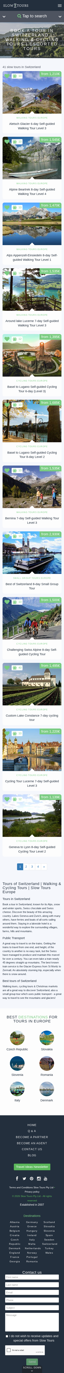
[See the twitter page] (24, 1179)
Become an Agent (32, 1143)
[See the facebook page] (17, 1179)
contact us (32, 1149)
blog (32, 1155)
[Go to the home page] (15, 5)
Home (32, 1125)
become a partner (32, 1137)
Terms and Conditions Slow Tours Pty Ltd (31, 1187)
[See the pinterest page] (31, 1179)
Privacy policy (32, 1191)
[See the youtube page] (45, 1179)
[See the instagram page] (39, 1179)
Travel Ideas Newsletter (32, 1167)
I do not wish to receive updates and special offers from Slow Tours (33, 1338)
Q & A (32, 1131)
